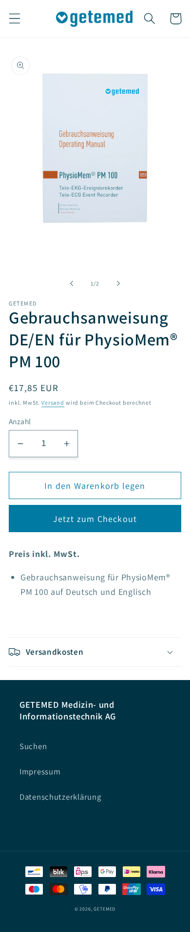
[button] (15, 19)
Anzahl (20, 421)
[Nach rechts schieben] (118, 283)
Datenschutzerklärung (60, 796)
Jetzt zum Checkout (95, 518)
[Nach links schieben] (71, 283)
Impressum (39, 771)
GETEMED (104, 909)
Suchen (33, 746)
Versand (52, 402)
